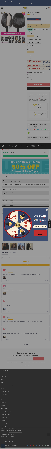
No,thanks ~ (40, 234)
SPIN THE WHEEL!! (40, 231)
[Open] (3, 446)
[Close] (46, 209)
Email (34, 224)
